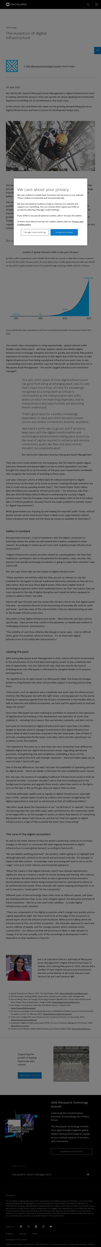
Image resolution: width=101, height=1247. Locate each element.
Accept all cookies (64, 232)
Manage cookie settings (35, 232)
